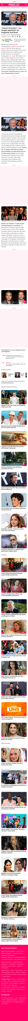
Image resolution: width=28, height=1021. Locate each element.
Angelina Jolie (15, 46)
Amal (24, 245)
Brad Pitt (3, 48)
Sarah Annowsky (16, 34)
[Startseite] (14, 4)
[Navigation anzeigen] (2, 4)
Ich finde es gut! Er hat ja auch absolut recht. (14, 357)
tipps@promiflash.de (7, 383)
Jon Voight (12, 56)
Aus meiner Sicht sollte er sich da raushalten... (15, 364)
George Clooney (10, 229)
